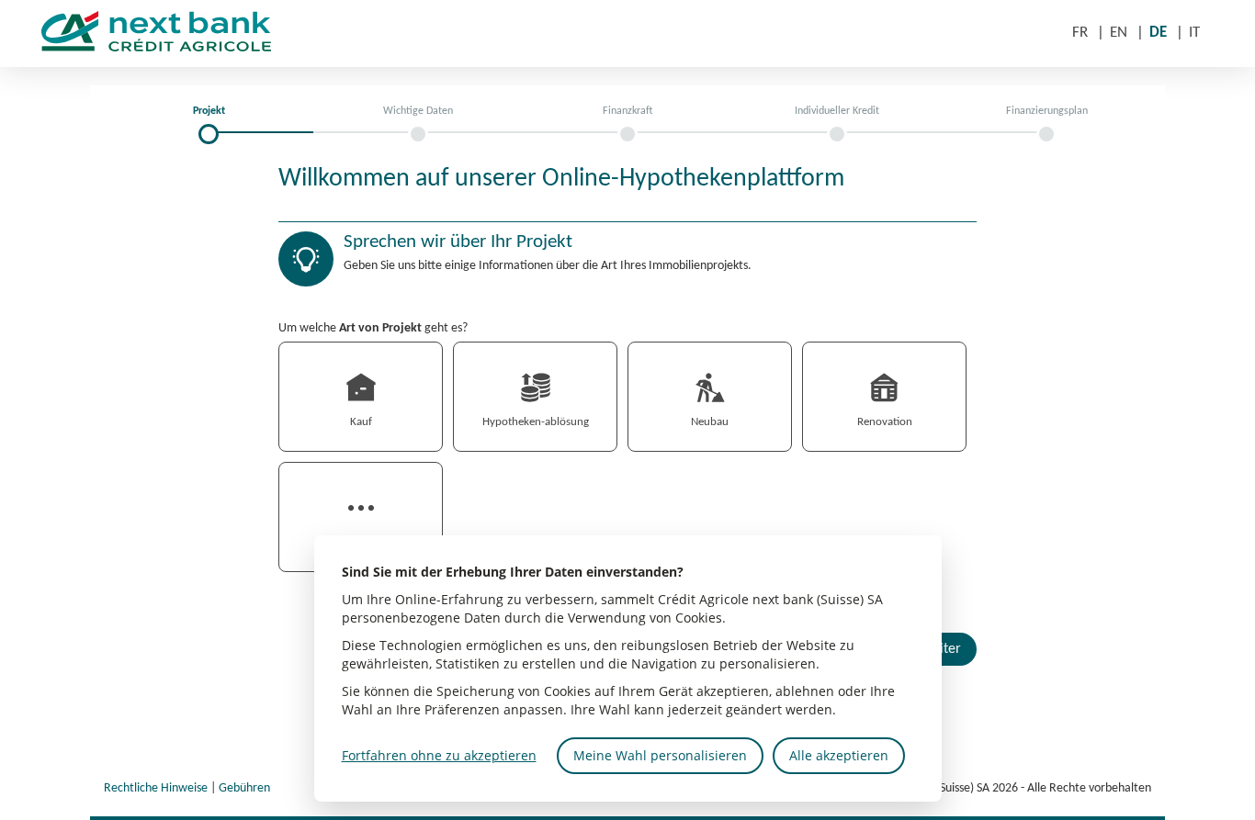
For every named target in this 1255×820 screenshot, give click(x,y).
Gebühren (244, 788)
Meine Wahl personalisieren (660, 755)
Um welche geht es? (373, 328)
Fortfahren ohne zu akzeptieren (439, 755)
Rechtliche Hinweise (156, 788)
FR (1080, 32)
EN (1118, 32)
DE (1158, 32)
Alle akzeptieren (838, 755)
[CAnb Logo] (178, 34)
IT (1194, 32)
